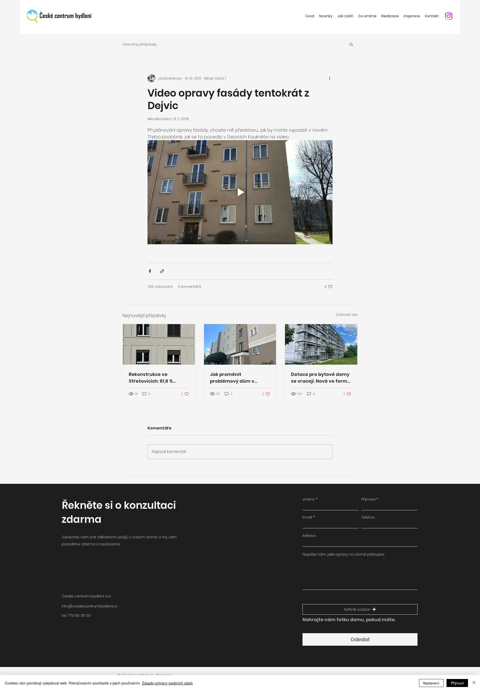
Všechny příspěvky (139, 44)
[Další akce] (329, 78)
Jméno (308, 499)
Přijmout (457, 682)
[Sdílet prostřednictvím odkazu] (162, 271)
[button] (351, 44)
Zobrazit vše (347, 314)
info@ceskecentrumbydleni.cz (89, 606)
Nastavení (431, 682)
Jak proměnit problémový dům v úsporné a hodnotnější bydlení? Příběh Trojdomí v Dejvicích (239, 377)
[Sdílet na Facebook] (150, 271)
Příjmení (368, 499)
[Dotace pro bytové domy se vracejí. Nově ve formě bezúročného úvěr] (321, 344)
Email (307, 517)
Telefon (368, 517)
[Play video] (240, 192)
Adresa (309, 535)
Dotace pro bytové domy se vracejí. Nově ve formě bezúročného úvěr (320, 377)
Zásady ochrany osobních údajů (167, 682)
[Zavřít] (474, 683)
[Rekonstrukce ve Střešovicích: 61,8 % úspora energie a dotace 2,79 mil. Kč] (159, 344)
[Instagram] (449, 16)
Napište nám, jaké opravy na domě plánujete (343, 554)
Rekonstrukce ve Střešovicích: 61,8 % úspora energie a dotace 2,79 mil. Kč (158, 377)
